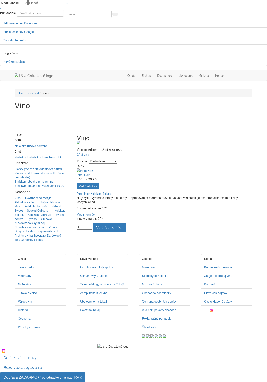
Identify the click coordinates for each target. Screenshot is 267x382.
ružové (32, 146)
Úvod (21, 93)
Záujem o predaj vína (218, 276)
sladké (19, 157)
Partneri (209, 284)
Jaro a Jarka (26, 267)
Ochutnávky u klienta (94, 276)
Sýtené (30, 219)
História (23, 310)
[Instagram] (212, 310)
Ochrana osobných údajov (159, 301)
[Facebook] (205, 310)
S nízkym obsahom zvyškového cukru (39, 185)
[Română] (160, 335)
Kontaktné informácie (218, 267)
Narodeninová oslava (49, 169)
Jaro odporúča (43, 173)
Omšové (45, 219)
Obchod (33, 93)
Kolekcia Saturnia (34, 206)
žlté (24, 146)
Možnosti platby (152, 284)
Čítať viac (83, 154)
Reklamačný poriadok (156, 318)
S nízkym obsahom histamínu (34, 181)
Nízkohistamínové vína (31, 225)
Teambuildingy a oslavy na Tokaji (102, 284)
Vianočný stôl (24, 173)
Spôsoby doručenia (155, 276)
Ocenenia (24, 318)
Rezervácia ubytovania (23, 367)
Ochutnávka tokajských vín (97, 267)
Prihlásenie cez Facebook (20, 23)
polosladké (31, 157)
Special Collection (37, 210)
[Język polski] (152, 335)
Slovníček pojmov (215, 293)
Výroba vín (25, 301)
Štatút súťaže (150, 327)
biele (18, 146)
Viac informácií (86, 214)
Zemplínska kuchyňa (93, 293)
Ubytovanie (185, 75)
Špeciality (40, 235)
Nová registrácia (14, 61)
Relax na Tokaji (90, 310)
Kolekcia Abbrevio (37, 214)
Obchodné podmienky (156, 293)
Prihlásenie (8, 13)
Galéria (204, 75)
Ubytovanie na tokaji (93, 301)
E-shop (146, 75)
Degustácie (164, 75)
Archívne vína (24, 235)
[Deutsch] (148, 335)
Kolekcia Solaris (101, 193)
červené (42, 146)
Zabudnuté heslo (14, 40)
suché (57, 157)
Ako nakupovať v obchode (159, 310)
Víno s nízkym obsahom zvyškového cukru (38, 229)
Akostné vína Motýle (36, 198)
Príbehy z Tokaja (29, 327)
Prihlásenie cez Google (18, 32)
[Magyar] (156, 335)
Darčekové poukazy (20, 357)
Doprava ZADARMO (43, 377)
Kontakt (220, 75)
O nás (131, 75)
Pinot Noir (83, 175)
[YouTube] (208, 310)
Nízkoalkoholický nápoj (35, 221)
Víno (18, 198)
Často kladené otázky (218, 301)
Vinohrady (24, 276)
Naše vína (24, 284)
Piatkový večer (25, 169)
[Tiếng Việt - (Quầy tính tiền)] (164, 335)
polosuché (46, 157)
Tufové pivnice (27, 293)
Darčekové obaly (32, 239)
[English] (143, 335)
